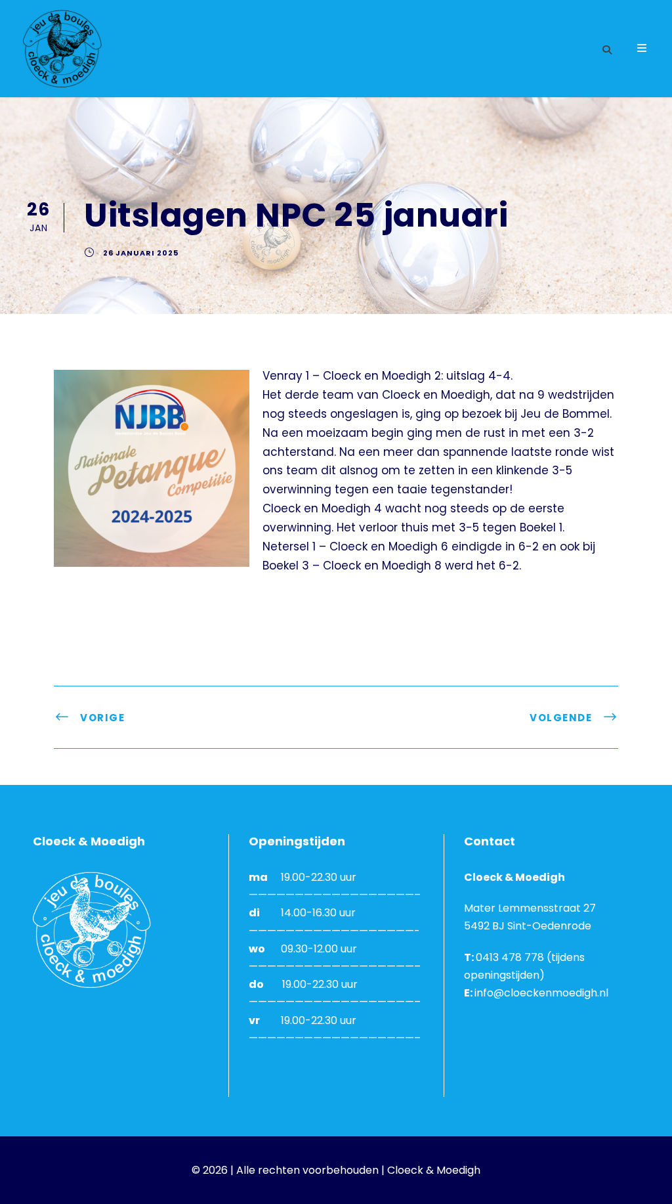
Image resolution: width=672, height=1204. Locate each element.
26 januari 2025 (140, 253)
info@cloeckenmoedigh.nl (541, 992)
